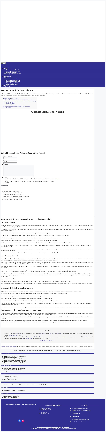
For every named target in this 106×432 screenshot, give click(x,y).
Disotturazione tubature (46, 409)
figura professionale (17, 333)
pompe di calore (28, 338)
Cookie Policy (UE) (56, 427)
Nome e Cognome (7, 156)
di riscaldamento (57, 333)
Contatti (5, 85)
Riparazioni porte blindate (12, 82)
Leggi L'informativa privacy (44, 427)
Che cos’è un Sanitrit (8, 102)
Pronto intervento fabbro (12, 79)
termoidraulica (41, 333)
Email (5, 161)
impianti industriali (13, 335)
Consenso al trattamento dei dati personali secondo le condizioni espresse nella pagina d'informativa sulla (33, 178)
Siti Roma (73, 428)
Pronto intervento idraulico (13, 69)
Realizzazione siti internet (49, 428)
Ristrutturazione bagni (11, 84)
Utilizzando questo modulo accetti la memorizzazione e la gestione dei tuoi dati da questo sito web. (31, 181)
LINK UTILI (7, 107)
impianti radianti (66, 337)
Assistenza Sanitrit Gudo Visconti (9, 98)
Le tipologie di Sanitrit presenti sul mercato (13, 104)
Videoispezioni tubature (46, 408)
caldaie (85, 337)
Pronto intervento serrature (13, 80)
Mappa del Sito (65, 427)
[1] (21, 334)
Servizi (5, 68)
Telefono (5, 159)
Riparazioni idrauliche (11, 72)
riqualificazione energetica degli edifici (32, 337)
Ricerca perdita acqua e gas (13, 71)
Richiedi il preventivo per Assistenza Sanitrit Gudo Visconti (17, 99)
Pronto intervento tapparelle (13, 81)
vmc (46, 338)
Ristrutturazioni (7, 76)
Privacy (5, 177)
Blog (4, 77)
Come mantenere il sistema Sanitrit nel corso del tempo (16, 106)
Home (4, 65)
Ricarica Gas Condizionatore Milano (12, 73)
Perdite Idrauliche (45, 413)
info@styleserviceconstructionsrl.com (80, 419)
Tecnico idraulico (45, 410)
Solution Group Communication (63, 428)
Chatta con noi (75, 416)
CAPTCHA (6, 182)
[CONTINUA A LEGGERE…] (47, 340)
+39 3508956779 (76, 413)
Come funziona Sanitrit (9, 103)
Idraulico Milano (7, 75)
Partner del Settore (8, 86)
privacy (57, 178)
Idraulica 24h (44, 412)
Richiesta (5, 164)
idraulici (51, 333)
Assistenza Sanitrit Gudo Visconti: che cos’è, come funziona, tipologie (20, 101)
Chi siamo (5, 67)
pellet (23, 338)
